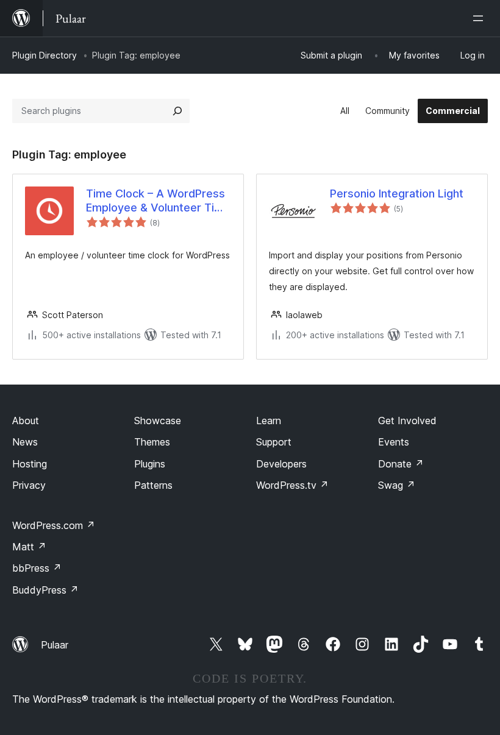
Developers (281, 464)
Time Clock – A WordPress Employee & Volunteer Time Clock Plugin (158, 201)
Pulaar (54, 645)
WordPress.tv (292, 485)
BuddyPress (45, 590)
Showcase (157, 420)
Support (273, 442)
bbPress (37, 568)
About (25, 420)
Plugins (149, 464)
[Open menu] (480, 18)
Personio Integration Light (396, 193)
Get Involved (407, 420)
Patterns (153, 485)
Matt (29, 547)
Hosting (29, 464)
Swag (396, 485)
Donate (401, 464)
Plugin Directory (44, 55)
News (25, 442)
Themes (152, 442)
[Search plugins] (177, 111)
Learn (268, 420)
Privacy (29, 485)
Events (393, 442)
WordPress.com (53, 525)
